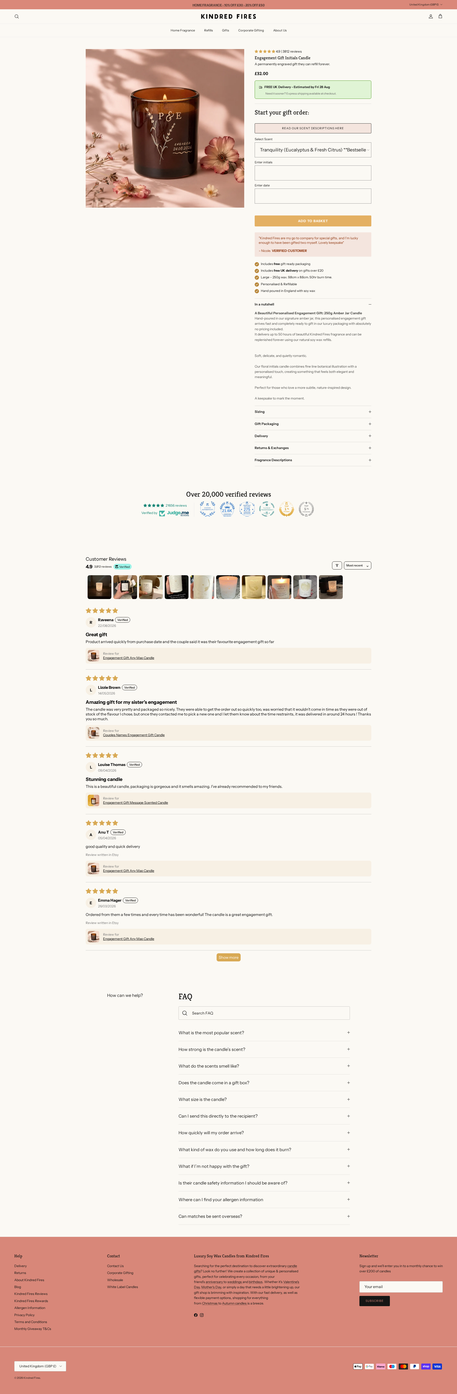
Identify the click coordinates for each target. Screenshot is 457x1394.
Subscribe (375, 1301)
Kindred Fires (32, 1377)
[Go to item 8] (279, 587)
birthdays (256, 1282)
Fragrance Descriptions (273, 460)
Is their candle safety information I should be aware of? (233, 1183)
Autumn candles (234, 1303)
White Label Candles (122, 1287)
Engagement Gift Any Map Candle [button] (128, 658)
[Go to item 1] (99, 587)
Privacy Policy (24, 1315)
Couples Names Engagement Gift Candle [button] (134, 735)
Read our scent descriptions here (313, 128)
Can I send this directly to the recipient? (218, 1116)
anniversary (215, 1282)
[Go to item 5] (202, 587)
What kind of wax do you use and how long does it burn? (235, 1149)
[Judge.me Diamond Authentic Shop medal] (207, 509)
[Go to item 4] (177, 587)
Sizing (260, 412)
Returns (20, 1273)
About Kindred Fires (29, 1280)
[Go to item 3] (151, 587)
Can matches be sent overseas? (210, 1216)
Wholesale (115, 1280)
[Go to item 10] (331, 587)
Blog (17, 1287)
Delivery (261, 436)
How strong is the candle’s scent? (212, 1049)
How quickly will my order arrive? (211, 1132)
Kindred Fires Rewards (31, 1301)
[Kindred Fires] (228, 16)
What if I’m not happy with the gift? (214, 1166)
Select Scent (264, 139)
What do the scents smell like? (209, 1066)
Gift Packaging (267, 424)
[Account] (430, 16)
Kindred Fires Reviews (31, 1294)
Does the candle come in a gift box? (214, 1082)
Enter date (262, 185)
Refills (208, 30)
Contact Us (115, 1266)
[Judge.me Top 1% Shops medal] (286, 509)
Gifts (225, 30)
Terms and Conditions (30, 1322)
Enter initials (263, 162)
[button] (265, 51)
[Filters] (337, 565)
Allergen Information (29, 1308)
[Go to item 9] (305, 587)
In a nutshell (264, 304)
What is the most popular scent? (211, 1032)
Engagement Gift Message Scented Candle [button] (135, 802)
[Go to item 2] (125, 587)
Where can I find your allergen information (221, 1199)
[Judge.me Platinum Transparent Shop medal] (266, 509)
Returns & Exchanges (272, 448)
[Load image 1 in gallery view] (165, 128)
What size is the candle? (203, 1099)
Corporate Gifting (251, 30)
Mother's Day (211, 1287)
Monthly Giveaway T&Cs (32, 1329)
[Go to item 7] (254, 587)
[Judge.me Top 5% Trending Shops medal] (306, 509)
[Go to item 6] (228, 587)
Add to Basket (313, 221)
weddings (235, 1282)
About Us (280, 30)
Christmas (210, 1303)
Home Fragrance (183, 30)
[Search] (16, 16)
